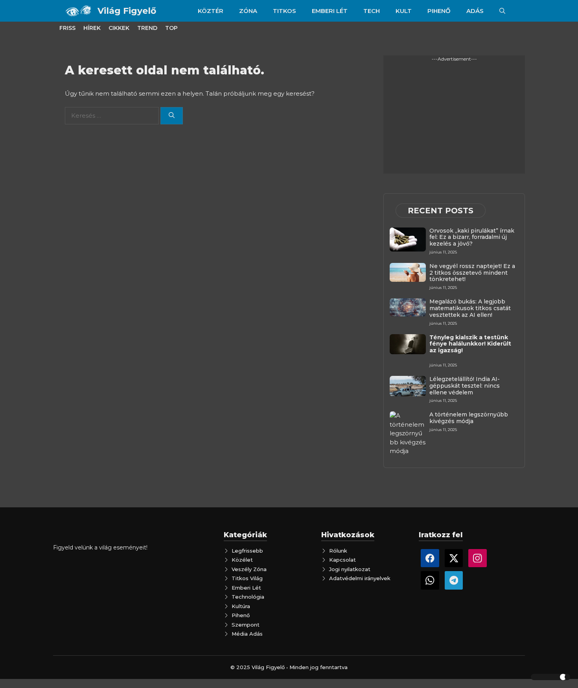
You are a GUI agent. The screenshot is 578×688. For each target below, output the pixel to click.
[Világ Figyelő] (79, 11)
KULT (404, 11)
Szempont (246, 624)
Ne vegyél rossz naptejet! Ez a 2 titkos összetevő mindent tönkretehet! (472, 273)
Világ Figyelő (127, 11)
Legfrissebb (247, 550)
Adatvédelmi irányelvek (359, 578)
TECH (371, 11)
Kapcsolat (342, 560)
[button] (502, 11)
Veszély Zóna (249, 569)
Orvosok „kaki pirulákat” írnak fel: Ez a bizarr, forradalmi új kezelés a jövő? (471, 237)
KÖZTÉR (210, 11)
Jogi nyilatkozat (349, 569)
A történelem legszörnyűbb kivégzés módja (468, 418)
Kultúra (241, 606)
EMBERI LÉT (330, 11)
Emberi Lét (246, 587)
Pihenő (241, 615)
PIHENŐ (439, 11)
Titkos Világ (247, 578)
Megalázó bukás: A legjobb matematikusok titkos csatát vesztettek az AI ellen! (470, 308)
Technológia (248, 597)
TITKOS (284, 11)
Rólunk (338, 550)
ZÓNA (248, 11)
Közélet (242, 560)
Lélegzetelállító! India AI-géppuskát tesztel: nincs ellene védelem (464, 385)
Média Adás (247, 634)
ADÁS (475, 11)
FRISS (67, 27)
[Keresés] (171, 116)
